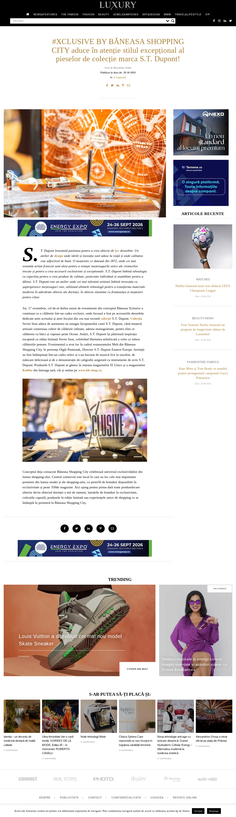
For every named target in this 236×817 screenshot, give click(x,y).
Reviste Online (185, 797)
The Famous (70, 14)
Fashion (88, 14)
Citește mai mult (137, 669)
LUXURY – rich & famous (118, 5)
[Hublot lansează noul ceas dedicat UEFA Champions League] (202, 246)
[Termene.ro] (201, 204)
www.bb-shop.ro (90, 370)
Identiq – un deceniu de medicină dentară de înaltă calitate (19, 741)
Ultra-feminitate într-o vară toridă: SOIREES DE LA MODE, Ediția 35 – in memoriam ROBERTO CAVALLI (57, 745)
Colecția (136, 318)
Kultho (27, 370)
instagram (219, 20)
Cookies (157, 797)
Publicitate (69, 797)
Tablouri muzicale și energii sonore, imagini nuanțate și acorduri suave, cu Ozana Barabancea (194, 664)
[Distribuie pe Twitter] (112, 85)
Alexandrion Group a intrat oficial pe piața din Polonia (211, 738)
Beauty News (203, 318)
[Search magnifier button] (172, 20)
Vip (207, 14)
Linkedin (225, 20)
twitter (230, 20)
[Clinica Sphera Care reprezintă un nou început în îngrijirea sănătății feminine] (137, 716)
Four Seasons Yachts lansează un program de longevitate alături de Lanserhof (203, 329)
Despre (45, 797)
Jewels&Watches (125, 14)
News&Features (45, 14)
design (58, 256)
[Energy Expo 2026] (85, 227)
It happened (120, 77)
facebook (214, 20)
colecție (106, 318)
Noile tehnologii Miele (93, 736)
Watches (203, 279)
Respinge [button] (214, 811)
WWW (167, 14)
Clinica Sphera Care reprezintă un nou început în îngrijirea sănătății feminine (135, 741)
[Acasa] (28, 14)
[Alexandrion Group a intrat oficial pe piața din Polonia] (214, 716)
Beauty (103, 14)
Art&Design (151, 14)
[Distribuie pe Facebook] (107, 85)
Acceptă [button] (198, 811)
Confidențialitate (126, 797)
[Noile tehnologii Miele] (99, 716)
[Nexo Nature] (201, 154)
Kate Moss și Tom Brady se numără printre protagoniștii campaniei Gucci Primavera (203, 373)
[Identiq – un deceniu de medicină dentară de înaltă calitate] (22, 716)
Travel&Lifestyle (188, 14)
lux (117, 250)
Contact (95, 797)
